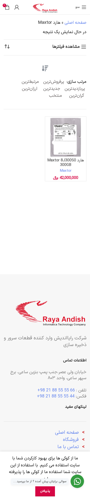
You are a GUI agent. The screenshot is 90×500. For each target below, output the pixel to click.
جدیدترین (51, 88)
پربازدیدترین (75, 88)
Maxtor (66, 171)
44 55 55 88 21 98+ (55, 396)
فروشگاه (71, 439)
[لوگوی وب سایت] (45, 7)
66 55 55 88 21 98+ (56, 390)
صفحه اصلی (75, 22)
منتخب (55, 95)
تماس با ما (68, 447)
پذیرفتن (45, 491)
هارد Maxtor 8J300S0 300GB (65, 163)
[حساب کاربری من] (17, 7)
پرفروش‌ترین (53, 82)
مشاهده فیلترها (66, 46)
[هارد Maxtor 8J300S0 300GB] (65, 137)
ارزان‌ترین (29, 88)
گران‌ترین (76, 95)
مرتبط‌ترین (30, 82)
